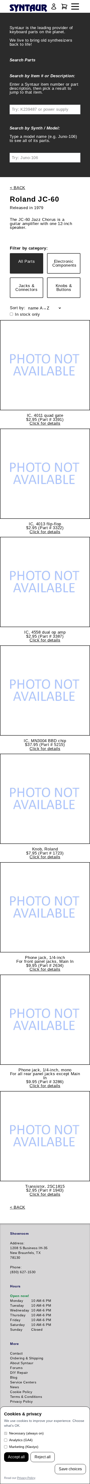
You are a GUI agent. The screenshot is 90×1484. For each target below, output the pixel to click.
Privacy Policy (26, 1478)
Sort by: (17, 308)
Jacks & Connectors (26, 287)
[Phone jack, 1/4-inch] (45, 907)
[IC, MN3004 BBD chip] (45, 690)
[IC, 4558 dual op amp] (45, 582)
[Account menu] (53, 6)
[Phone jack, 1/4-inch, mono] (45, 1020)
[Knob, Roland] (45, 799)
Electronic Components (64, 263)
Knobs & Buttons (64, 287)
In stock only (27, 314)
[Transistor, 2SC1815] (45, 1136)
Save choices (70, 1469)
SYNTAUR (28, 8)
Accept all (16, 1457)
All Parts (26, 261)
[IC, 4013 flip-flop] (45, 474)
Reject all (43, 1457)
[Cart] (64, 6)
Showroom (19, 1233)
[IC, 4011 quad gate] (45, 365)
